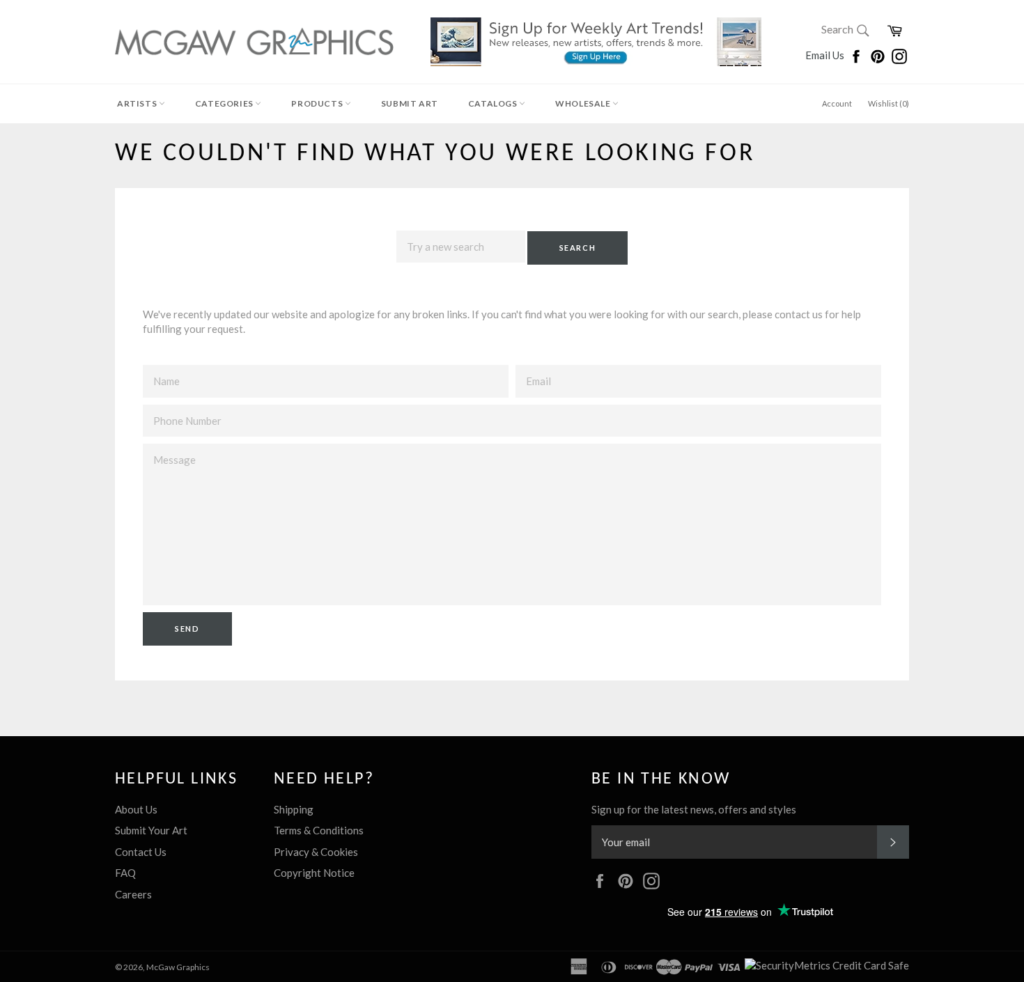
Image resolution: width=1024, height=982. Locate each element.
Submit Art (409, 103)
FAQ (125, 872)
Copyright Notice (314, 872)
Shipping (293, 809)
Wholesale (583, 103)
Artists (138, 103)
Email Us (825, 55)
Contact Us (140, 851)
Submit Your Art (151, 830)
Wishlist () (888, 103)
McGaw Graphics (178, 967)
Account (837, 103)
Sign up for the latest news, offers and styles (693, 809)
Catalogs (493, 103)
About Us (136, 809)
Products (317, 103)
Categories (225, 103)
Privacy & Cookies (316, 851)
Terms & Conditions (319, 830)
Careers (133, 894)
